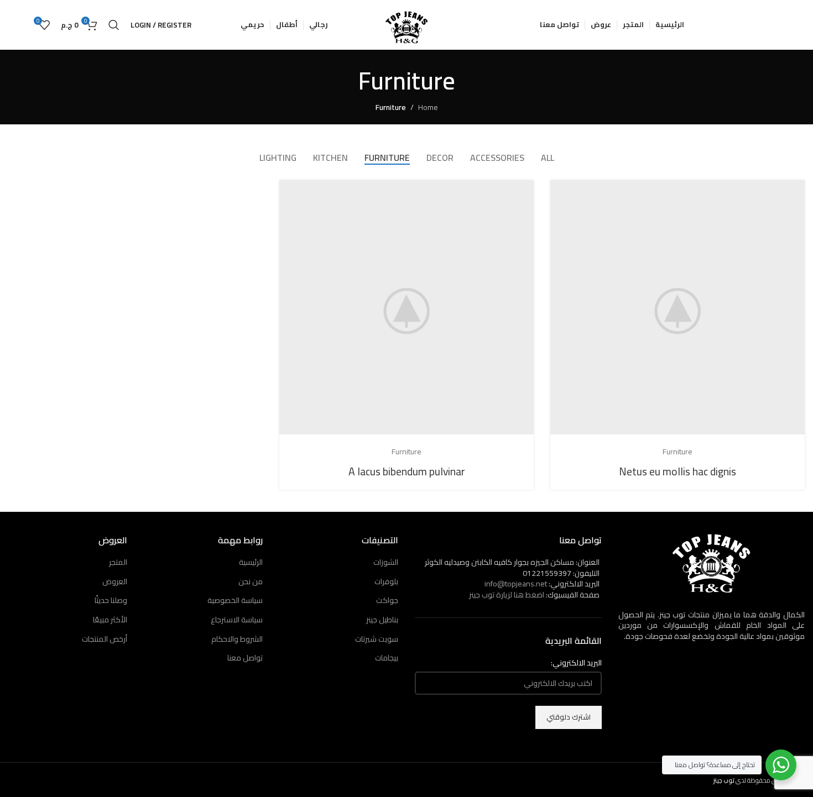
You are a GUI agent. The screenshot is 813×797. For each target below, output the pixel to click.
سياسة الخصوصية (235, 600)
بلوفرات (386, 581)
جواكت (387, 600)
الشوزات (385, 562)
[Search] (114, 25)
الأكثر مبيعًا (110, 619)
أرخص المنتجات (104, 639)
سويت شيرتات (376, 639)
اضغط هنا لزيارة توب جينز (506, 595)
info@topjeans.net (515, 583)
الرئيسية (251, 562)
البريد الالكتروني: (576, 663)
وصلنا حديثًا (111, 600)
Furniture (391, 107)
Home (428, 107)
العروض (114, 581)
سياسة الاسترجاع (237, 619)
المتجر (118, 562)
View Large (564, 192)
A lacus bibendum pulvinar (406, 471)
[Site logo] (406, 24)
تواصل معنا (245, 658)
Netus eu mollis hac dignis (677, 471)
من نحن (250, 581)
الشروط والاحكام (237, 639)
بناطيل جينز (382, 619)
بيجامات (386, 658)
